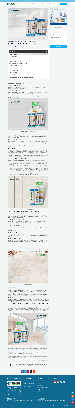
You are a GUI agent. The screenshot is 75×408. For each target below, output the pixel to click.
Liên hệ (55, 4)
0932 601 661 (64, 3)
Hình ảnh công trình (41, 4)
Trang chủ (19, 4)
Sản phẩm (32, 4)
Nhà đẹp (15, 46)
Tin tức (50, 4)
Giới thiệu (26, 4)
